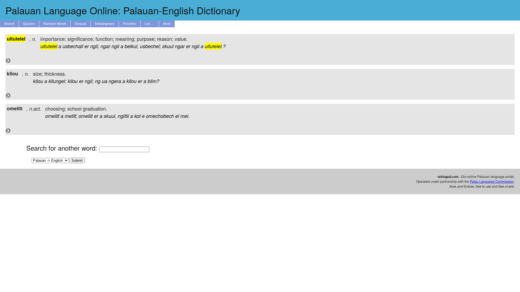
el (177, 115)
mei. (185, 115)
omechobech (160, 115)
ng (97, 81)
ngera (115, 81)
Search (9, 24)
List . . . (150, 24)
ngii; (94, 46)
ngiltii (123, 115)
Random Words (54, 24)
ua (104, 81)
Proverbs (129, 24)
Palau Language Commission (492, 181)
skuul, (110, 115)
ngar (105, 46)
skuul (168, 46)
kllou (38, 81)
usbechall (73, 46)
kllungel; (57, 81)
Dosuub (80, 24)
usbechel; (150, 46)
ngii (115, 46)
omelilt (52, 115)
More (167, 24)
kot (137, 115)
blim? (153, 81)
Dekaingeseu (105, 24)
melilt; (71, 115)
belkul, (132, 46)
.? (215, 46)
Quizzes (29, 24)
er (86, 46)
